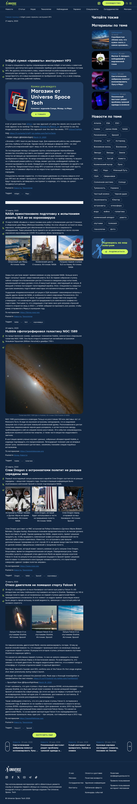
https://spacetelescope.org (32, 451)
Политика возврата (93, 778)
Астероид (120, 141)
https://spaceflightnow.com (31, 718)
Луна (120, 164)
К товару (40, 114)
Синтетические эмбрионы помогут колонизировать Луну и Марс (120, 80)
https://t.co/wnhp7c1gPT (20, 133)
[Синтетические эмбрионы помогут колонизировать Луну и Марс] (100, 80)
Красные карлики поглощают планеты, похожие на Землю (107, 748)
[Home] (10, 3)
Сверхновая (109, 176)
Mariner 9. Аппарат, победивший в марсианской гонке (120, 60)
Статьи (22, 9)
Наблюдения (62, 9)
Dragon (17, 576)
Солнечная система (103, 182)
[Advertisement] (44, 43)
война (107, 212)
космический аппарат (104, 217)
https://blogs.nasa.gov (30, 312)
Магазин (127, 9)
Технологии (46, 9)
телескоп (112, 223)
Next (129, 746)
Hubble (16, 461)
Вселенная (121, 147)
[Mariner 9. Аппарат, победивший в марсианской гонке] (100, 60)
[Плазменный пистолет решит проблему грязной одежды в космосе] (100, 101)
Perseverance (100, 135)
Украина (77, 9)
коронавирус (38, 322)
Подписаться (117, 251)
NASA (16, 322)
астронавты (100, 206)
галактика (29, 461)
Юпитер (116, 200)
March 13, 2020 (39, 137)
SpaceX (38, 576)
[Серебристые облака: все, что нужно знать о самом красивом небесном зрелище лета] (100, 39)
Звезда (97, 153)
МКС (96, 170)
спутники (98, 223)
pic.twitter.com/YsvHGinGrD (66, 678)
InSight (16, 194)
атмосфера (116, 206)
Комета (121, 159)
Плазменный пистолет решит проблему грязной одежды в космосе (120, 101)
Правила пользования (120, 781)
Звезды (110, 153)
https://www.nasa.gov (29, 566)
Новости (9, 9)
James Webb (111, 129)
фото (112, 229)
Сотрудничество (111, 9)
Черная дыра (121, 194)
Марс (27, 194)
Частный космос (101, 194)
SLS (26, 322)
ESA (108, 123)
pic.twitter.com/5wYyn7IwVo (44, 133)
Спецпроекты (92, 9)
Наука (33, 9)
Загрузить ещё (44, 735)
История (98, 159)
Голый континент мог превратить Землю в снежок (79, 748)
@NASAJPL (45, 127)
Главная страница (12, 17)
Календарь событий (94, 792)
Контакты (73, 788)
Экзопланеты (100, 200)
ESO (117, 123)
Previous (7, 746)
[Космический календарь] (99, 3)
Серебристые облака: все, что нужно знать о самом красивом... (120, 41)
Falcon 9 (17, 728)
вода (96, 212)
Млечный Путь (120, 170)
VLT (108, 141)
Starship (98, 141)
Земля (122, 153)
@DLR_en (55, 127)
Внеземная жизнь (102, 147)
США (96, 176)
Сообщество (113, 3)
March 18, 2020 (45, 682)
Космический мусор (103, 164)
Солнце (122, 182)
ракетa (123, 217)
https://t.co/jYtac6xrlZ (44, 678)
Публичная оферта (93, 788)
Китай (110, 159)
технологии (99, 229)
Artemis (97, 123)
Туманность (99, 188)
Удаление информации (95, 783)
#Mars (29, 124)
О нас (71, 773)
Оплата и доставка (93, 773)
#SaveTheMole (75, 129)
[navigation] (127, 3)
